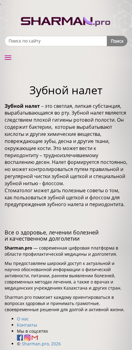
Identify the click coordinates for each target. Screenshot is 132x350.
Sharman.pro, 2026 (41, 344)
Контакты (27, 325)
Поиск (117, 41)
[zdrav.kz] (66, 20)
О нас (23, 319)
